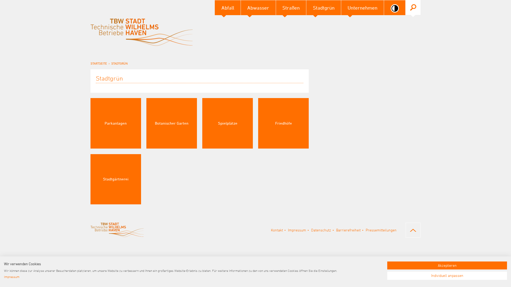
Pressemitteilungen (381, 230)
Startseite (98, 63)
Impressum (297, 230)
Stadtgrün (119, 63)
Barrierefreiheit (348, 230)
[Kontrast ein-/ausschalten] (395, 8)
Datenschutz (321, 230)
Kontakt (277, 230)
